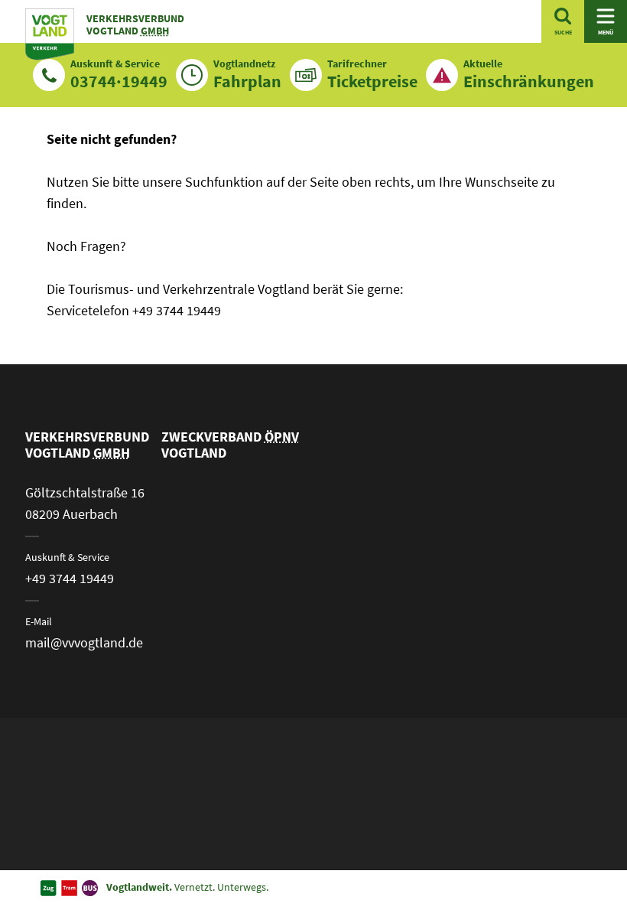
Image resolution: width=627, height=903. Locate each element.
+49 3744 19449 (69, 578)
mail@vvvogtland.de (84, 642)
